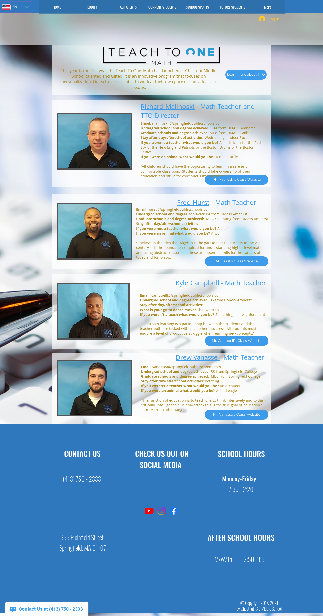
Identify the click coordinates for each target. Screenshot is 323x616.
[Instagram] (161, 510)
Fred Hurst (193, 202)
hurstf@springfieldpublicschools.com (179, 209)
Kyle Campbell (197, 282)
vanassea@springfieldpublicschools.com (186, 366)
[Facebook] (174, 510)
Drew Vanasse (198, 357)
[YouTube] (149, 510)
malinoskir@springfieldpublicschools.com (187, 123)
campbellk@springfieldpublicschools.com (186, 295)
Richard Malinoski (168, 106)
